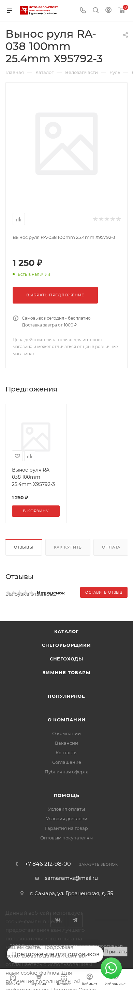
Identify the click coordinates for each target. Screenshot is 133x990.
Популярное (66, 696)
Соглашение (66, 762)
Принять (115, 951)
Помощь (66, 795)
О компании (67, 719)
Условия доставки (66, 818)
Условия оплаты (66, 809)
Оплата (111, 547)
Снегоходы (66, 658)
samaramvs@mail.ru (71, 878)
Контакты (66, 752)
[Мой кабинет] (108, 11)
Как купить (68, 547)
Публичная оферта (67, 771)
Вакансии (66, 743)
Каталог (66, 631)
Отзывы (23, 547)
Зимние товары (66, 672)
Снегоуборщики (66, 645)
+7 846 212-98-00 (48, 864)
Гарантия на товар (66, 828)
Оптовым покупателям (66, 837)
